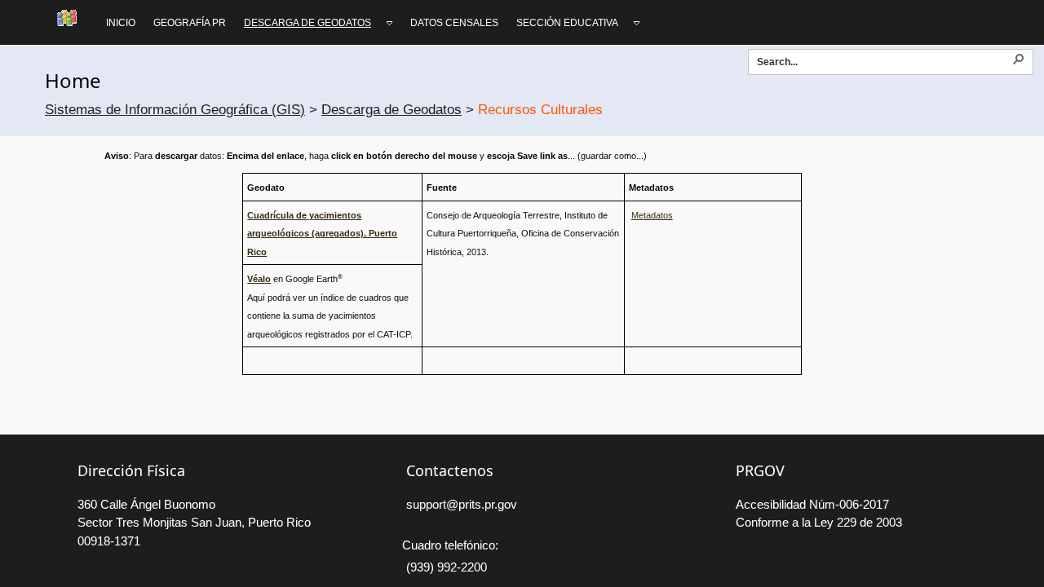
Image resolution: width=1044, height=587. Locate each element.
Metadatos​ (652, 215)
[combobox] (884, 61)
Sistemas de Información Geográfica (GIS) (175, 109)
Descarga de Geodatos (391, 109)
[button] (1018, 58)
